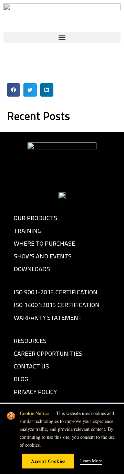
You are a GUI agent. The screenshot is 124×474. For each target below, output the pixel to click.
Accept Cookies (48, 461)
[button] (62, 37)
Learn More (91, 460)
